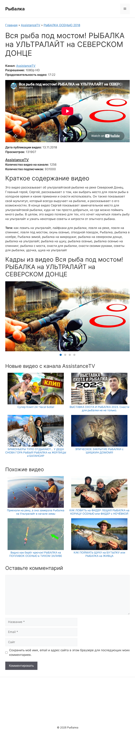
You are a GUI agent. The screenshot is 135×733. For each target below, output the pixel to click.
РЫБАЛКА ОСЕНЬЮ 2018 (62, 25)
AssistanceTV (30, 25)
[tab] (61, 355)
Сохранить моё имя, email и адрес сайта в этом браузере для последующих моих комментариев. (69, 652)
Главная (11, 25)
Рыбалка (15, 8)
